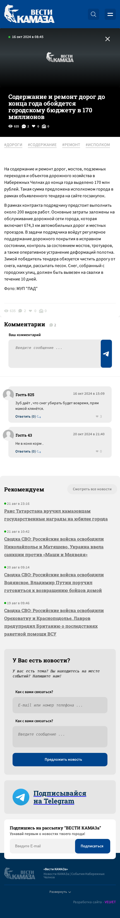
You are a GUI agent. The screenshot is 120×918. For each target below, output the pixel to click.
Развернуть (58, 892)
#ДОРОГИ (13, 145)
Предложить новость (63, 759)
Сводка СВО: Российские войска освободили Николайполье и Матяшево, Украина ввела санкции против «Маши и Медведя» (54, 546)
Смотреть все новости (92, 489)
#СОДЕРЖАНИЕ (42, 145)
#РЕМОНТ (71, 145)
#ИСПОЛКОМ (98, 145)
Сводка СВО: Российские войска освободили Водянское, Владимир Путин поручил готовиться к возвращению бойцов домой (54, 582)
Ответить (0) (25, 416)
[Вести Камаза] (29, 14)
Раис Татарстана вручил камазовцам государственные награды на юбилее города (56, 515)
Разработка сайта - (94, 902)
